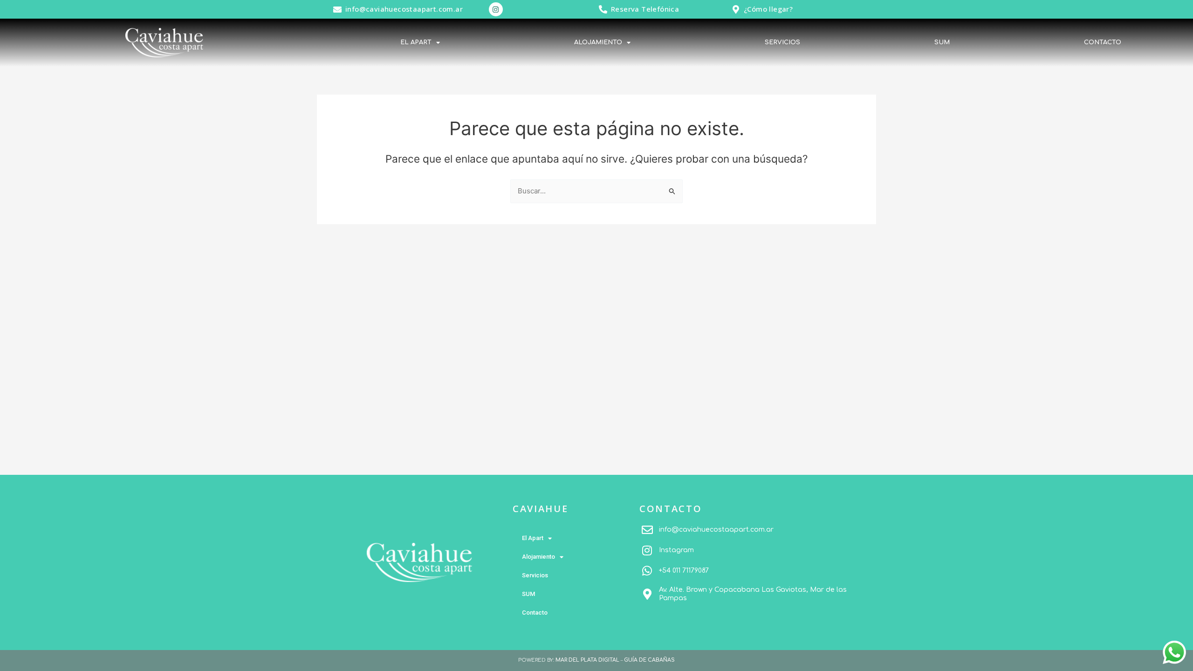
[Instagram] (647, 550)
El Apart (416, 42)
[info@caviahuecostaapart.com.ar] (337, 9)
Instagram (676, 550)
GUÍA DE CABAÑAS (649, 660)
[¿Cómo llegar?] (736, 9)
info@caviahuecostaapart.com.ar (404, 9)
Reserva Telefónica (645, 9)
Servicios (782, 42)
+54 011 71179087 (684, 570)
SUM (942, 42)
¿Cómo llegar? (768, 9)
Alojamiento (598, 42)
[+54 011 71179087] (647, 570)
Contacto (1102, 42)
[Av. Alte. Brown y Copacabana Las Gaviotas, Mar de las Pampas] (647, 594)
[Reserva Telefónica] (603, 9)
